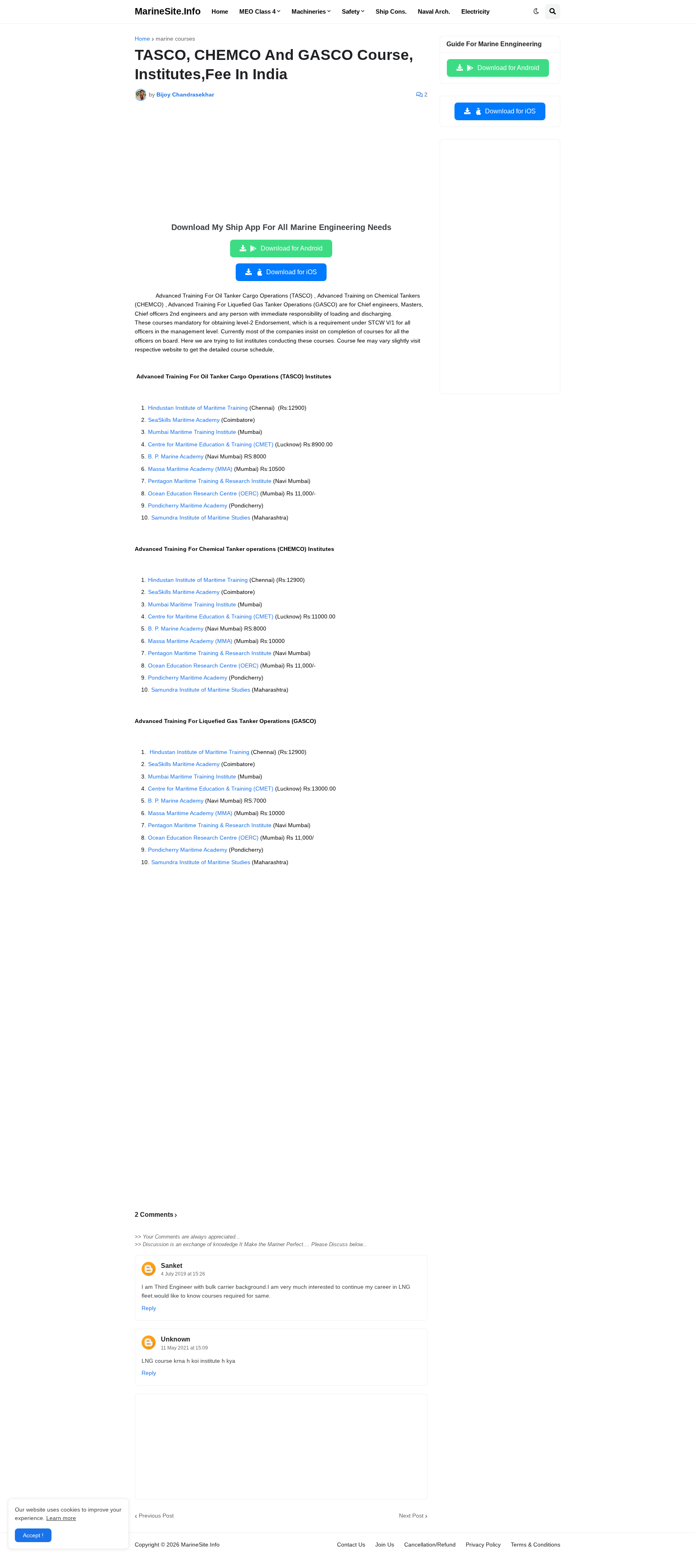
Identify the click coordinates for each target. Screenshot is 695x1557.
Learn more (61, 1518)
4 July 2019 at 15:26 (183, 1274)
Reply (149, 1308)
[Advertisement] (281, 167)
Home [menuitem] (220, 11)
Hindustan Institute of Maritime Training (198, 408)
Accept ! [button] (33, 1535)
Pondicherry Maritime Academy (187, 505)
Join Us (384, 1544)
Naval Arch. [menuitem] (434, 11)
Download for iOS (291, 272)
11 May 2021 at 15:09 (184, 1348)
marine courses (175, 38)
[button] (536, 11)
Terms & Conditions (535, 1544)
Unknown (175, 1339)
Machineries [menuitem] (309, 11)
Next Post (411, 1515)
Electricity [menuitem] (475, 11)
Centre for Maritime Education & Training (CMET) (210, 444)
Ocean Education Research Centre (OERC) (203, 493)
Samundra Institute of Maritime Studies (200, 517)
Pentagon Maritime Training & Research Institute (209, 481)
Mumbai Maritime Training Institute (192, 432)
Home (142, 38)
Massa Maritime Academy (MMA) (190, 469)
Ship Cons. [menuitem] (391, 11)
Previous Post (156, 1515)
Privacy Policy (483, 1544)
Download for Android (292, 248)
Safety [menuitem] (351, 11)
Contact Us (351, 1544)
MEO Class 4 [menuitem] (257, 11)
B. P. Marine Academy (176, 456)
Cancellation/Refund (430, 1544)
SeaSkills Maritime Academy (184, 420)
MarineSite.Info (168, 11)
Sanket (171, 1265)
